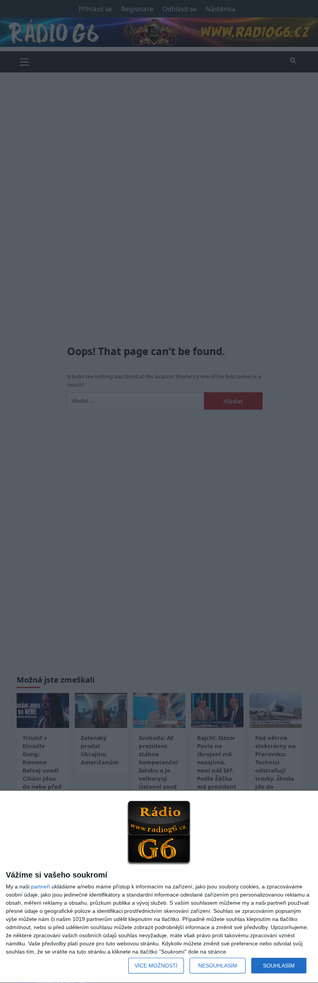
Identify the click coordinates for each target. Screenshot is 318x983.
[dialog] (159, 887)
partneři (40, 886)
